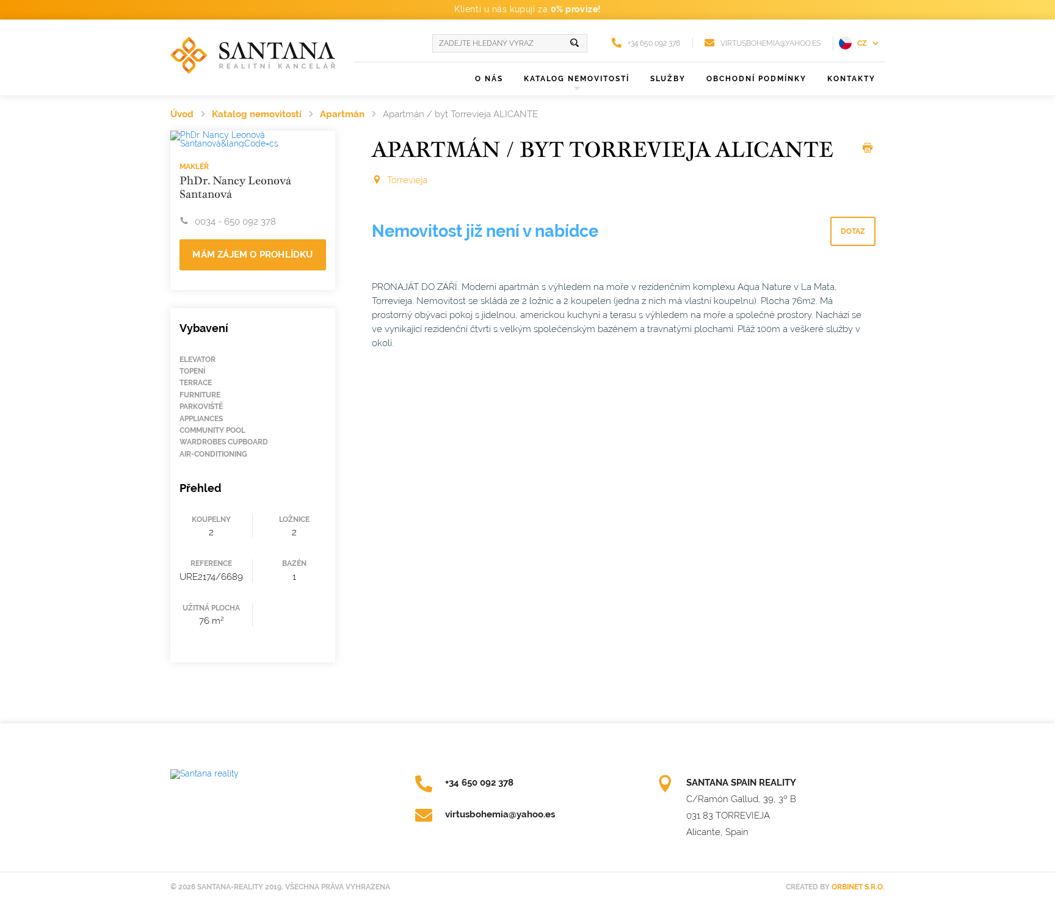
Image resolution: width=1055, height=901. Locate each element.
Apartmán (342, 114)
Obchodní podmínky (756, 78)
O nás (489, 78)
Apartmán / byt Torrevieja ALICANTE (460, 114)
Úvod (182, 114)
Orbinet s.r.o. (858, 887)
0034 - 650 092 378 (235, 221)
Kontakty (851, 78)
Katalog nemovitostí (257, 114)
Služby (668, 78)
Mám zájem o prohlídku (252, 254)
